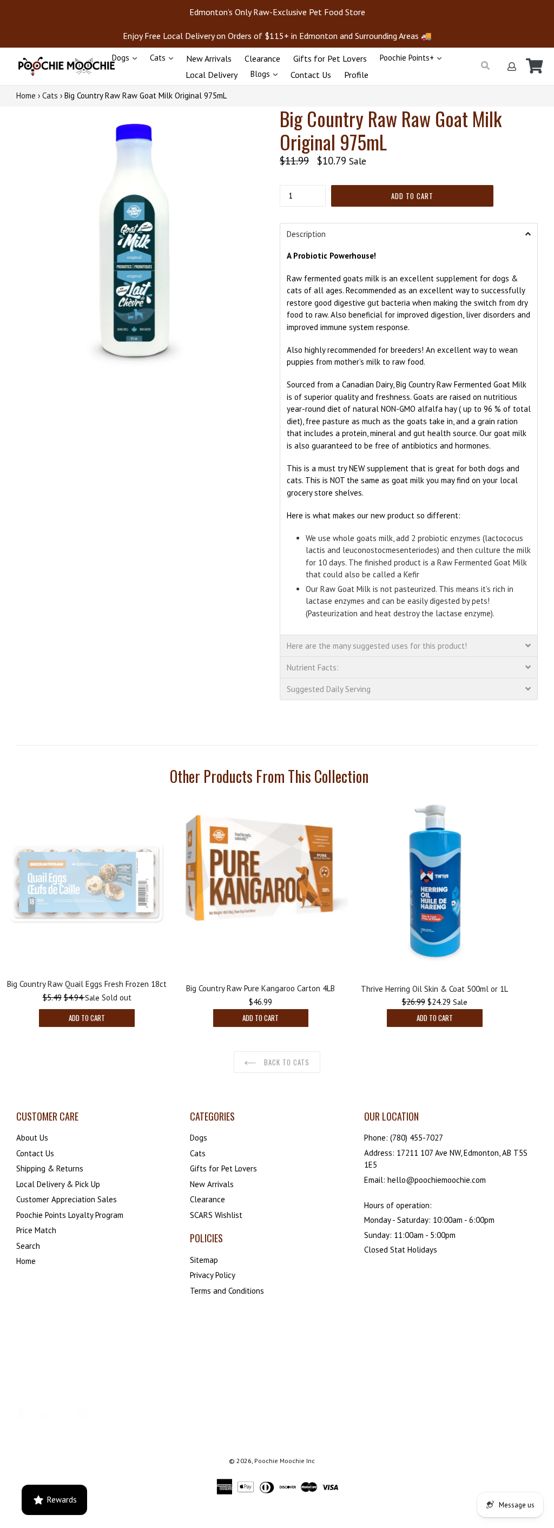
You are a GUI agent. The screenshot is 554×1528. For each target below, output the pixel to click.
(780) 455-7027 (416, 1137)
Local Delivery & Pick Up (58, 1184)
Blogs (261, 74)
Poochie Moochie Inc (284, 1461)
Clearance (262, 58)
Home (26, 95)
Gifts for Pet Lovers (330, 58)
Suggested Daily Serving (329, 689)
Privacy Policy (212, 1275)
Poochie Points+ (408, 57)
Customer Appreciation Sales (66, 1199)
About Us (32, 1137)
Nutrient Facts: (313, 667)
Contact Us (311, 74)
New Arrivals (209, 58)
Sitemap (204, 1260)
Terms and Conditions (227, 1291)
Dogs (121, 57)
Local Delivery (212, 74)
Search (28, 1246)
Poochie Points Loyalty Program (69, 1215)
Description (306, 234)
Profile (356, 74)
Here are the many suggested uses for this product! (377, 646)
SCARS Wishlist (216, 1215)
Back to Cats (286, 1062)
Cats (159, 57)
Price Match (36, 1230)
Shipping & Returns (49, 1168)
